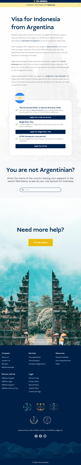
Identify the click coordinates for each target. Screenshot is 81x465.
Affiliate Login (7, 381)
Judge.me (59, 430)
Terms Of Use (34, 378)
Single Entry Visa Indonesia (55, 76)
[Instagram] (36, 436)
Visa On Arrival (37, 110)
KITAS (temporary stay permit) (32, 136)
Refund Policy (34, 385)
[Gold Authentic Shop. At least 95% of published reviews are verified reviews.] (40, 407)
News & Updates (62, 357)
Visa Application (35, 357)
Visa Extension (34, 361)
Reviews (5, 364)
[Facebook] (40, 436)
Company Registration (37, 364)
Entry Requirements (63, 361)
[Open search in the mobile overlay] (40, 189)
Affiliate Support (8, 385)
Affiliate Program (8, 378)
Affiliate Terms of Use (10, 388)
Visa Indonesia (43, 462)
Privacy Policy (34, 381)
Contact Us (6, 361)
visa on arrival (52, 47)
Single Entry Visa (26, 122)
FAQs (58, 364)
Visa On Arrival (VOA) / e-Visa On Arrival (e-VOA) (40, 108)
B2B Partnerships (8, 367)
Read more (51, 5)
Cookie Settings (35, 392)
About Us (5, 357)
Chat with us (41, 242)
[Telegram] (44, 436)
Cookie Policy (34, 388)
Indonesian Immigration (30, 41)
